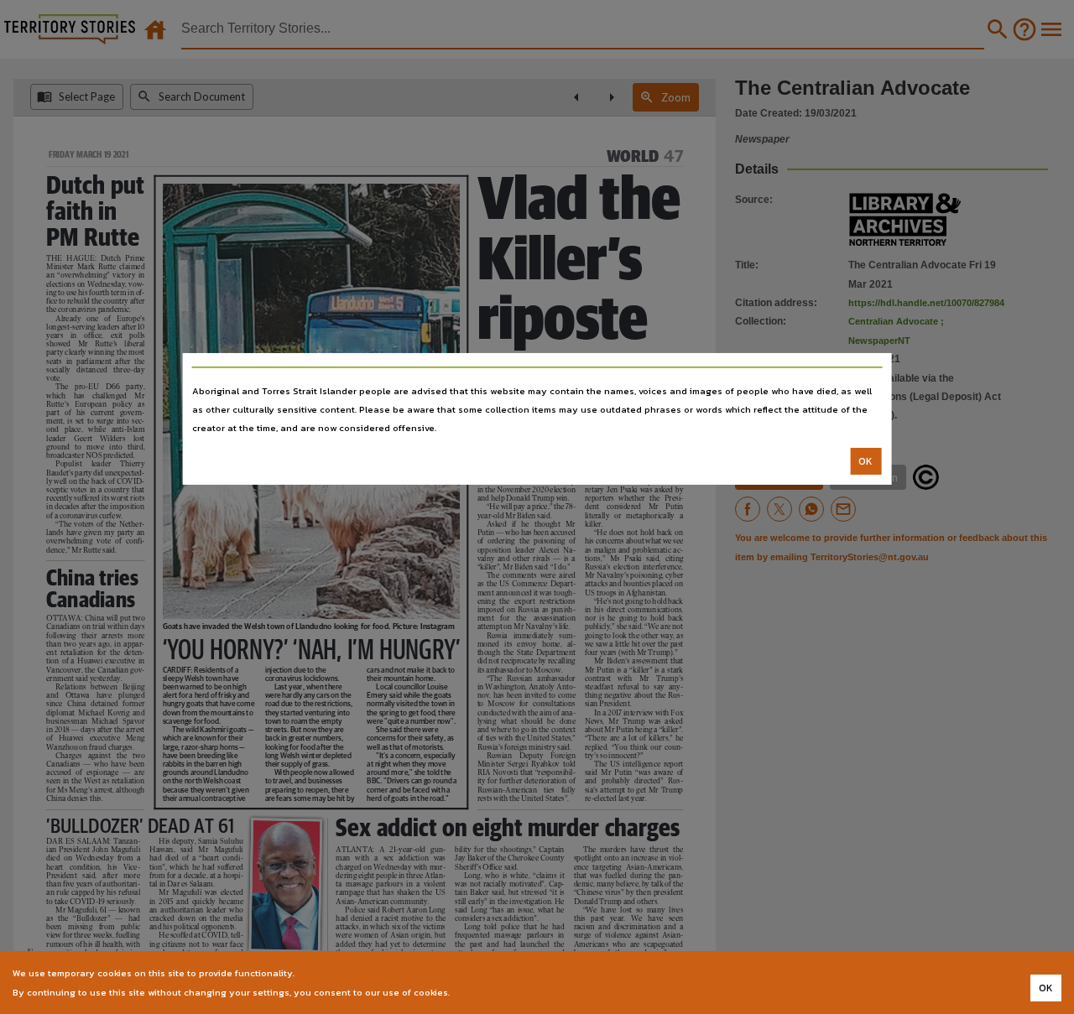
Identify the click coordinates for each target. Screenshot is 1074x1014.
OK (865, 461)
